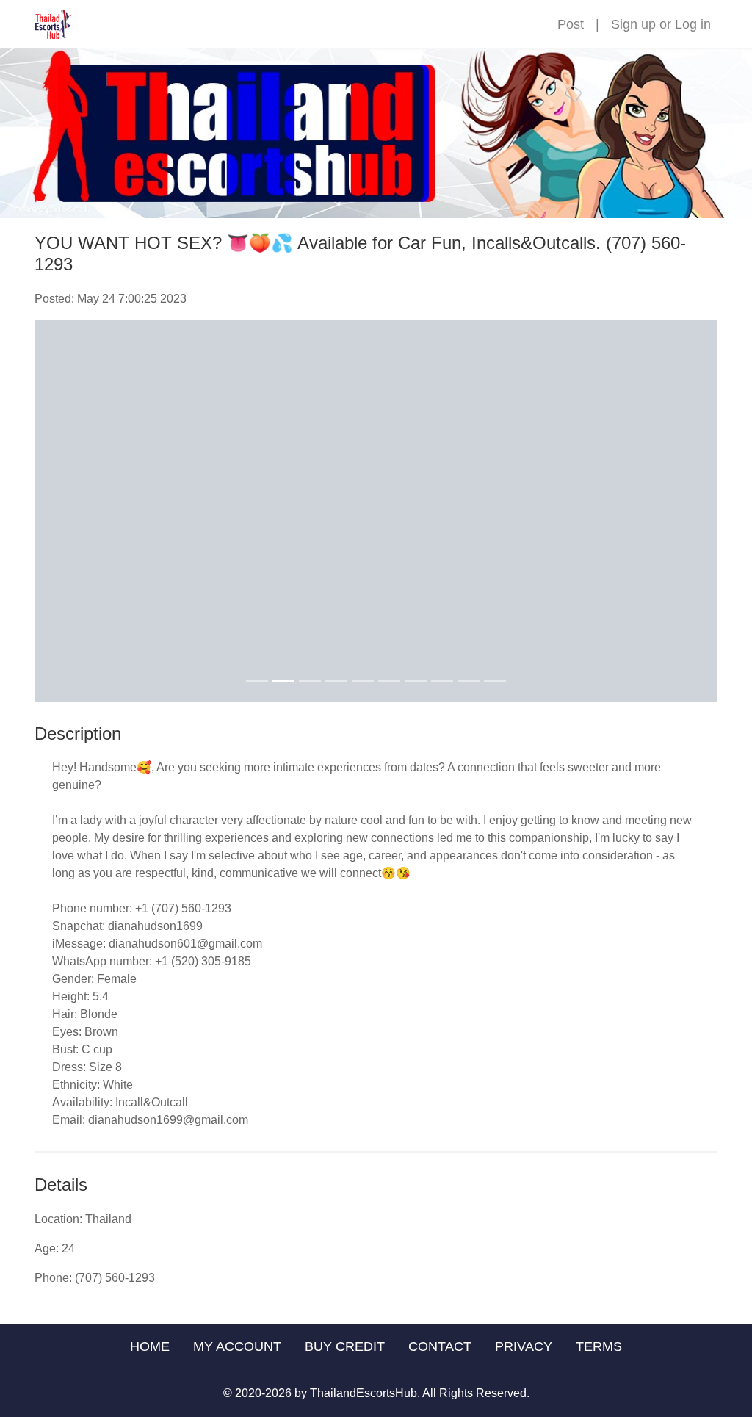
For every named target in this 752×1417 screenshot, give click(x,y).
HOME (150, 1346)
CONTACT (439, 1346)
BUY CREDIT (345, 1346)
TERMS (599, 1346)
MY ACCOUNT (237, 1346)
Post (570, 24)
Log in (693, 24)
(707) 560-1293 (115, 1278)
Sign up (633, 24)
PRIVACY (523, 1346)
